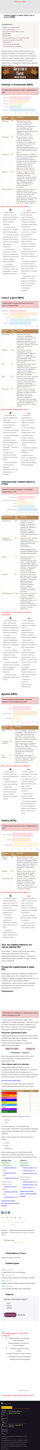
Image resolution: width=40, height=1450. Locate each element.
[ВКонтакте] (2, 1213)
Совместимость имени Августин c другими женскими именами (10, 1203)
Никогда (9, 1308)
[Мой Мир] (9, 1213)
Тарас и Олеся (29, 1170)
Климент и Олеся (30, 1181)
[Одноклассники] (6, 1213)
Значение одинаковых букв (11, 44)
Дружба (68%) (7, 33)
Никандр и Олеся (30, 1173)
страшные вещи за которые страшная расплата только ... (18, 1283)
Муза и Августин (11, 1197)
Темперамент (7, 42)
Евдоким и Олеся (30, 1184)
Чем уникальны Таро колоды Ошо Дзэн (18, 1379)
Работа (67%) (7, 36)
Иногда (9, 1305)
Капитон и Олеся (30, 1167)
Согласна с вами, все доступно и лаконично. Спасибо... (18, 1277)
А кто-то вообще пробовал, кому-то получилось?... (16, 1288)
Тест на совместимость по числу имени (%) (16, 38)
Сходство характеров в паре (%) (12, 40)
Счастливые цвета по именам (12, 46)
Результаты (21, 1315)
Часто (9, 1303)
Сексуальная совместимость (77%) (13, 31)
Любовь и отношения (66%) (11, 27)
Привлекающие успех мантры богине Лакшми (18, 1344)
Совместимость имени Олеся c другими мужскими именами (28, 1193)
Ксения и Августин (11, 1178)
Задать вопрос (20, 1242)
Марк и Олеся (29, 1187)
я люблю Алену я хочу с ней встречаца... (13, 1272)
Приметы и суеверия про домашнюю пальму (18, 1369)
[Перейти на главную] (20, 2)
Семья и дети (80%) (9, 29)
